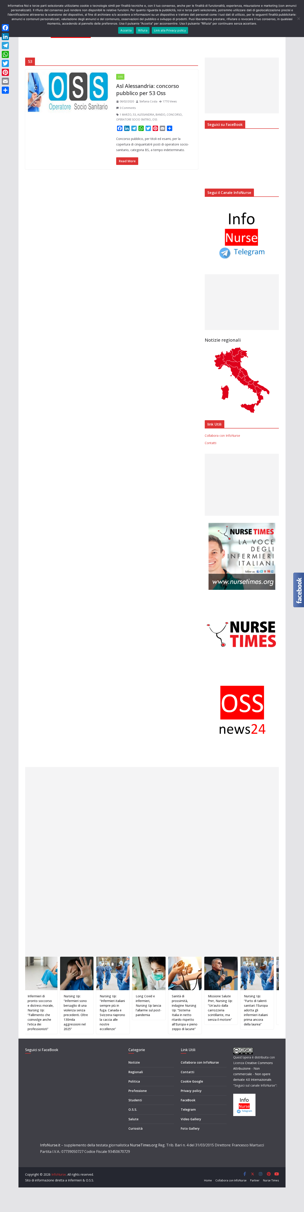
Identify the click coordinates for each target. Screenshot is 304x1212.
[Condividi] (5, 90)
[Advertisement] (242, 85)
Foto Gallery (190, 1128)
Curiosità (135, 1128)
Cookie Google (192, 1081)
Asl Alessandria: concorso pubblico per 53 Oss (147, 89)
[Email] (5, 81)
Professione (137, 1091)
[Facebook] (5, 27)
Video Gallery (191, 1119)
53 (134, 114)
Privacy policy (191, 1091)
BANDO (160, 114)
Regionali (135, 1072)
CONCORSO (174, 114)
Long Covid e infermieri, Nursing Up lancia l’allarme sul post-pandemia (126, 1005)
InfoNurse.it (50, 1145)
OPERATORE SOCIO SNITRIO (133, 119)
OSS (120, 76)
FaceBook (188, 1100)
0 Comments (128, 108)
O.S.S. (132, 1109)
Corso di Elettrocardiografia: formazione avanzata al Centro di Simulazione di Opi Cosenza (272, 1008)
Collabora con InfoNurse (222, 435)
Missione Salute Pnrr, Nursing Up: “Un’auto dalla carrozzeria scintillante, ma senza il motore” (198, 1008)
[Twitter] (5, 63)
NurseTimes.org (143, 1145)
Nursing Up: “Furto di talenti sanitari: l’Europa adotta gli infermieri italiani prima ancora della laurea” (234, 1010)
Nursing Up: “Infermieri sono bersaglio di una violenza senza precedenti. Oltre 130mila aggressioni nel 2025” (54, 1012)
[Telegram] (5, 45)
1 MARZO (126, 114)
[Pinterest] (5, 72)
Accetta (126, 30)
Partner (254, 1180)
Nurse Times (271, 1180)
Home (208, 1180)
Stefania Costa (148, 101)
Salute (133, 1119)
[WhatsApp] (5, 54)
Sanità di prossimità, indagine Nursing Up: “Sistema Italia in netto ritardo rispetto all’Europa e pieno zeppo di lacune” (162, 1012)
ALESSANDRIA (145, 114)
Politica (134, 1081)
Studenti (135, 1100)
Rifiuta (142, 30)
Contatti (210, 443)
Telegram (188, 1109)
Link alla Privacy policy (170, 30)
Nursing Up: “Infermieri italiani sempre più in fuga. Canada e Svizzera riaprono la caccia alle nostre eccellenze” (90, 1012)
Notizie (134, 1062)
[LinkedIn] (5, 36)
